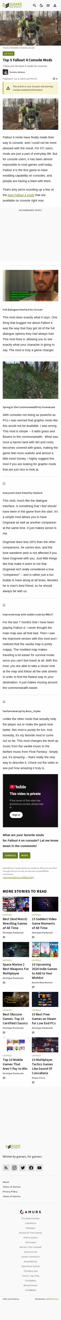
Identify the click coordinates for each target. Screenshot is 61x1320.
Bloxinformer (30, 1285)
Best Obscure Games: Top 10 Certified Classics (15, 1018)
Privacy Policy (10, 1191)
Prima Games (31, 1237)
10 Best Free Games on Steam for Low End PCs (44, 1018)
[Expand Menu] (48, 5)
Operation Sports (30, 1266)
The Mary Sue (31, 1271)
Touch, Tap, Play (30, 1275)
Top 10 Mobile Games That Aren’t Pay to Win (15, 1064)
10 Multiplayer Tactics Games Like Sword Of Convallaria (42, 1066)
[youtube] (39, 1167)
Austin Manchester (42, 982)
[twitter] (22, 1167)
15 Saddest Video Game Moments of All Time (44, 923)
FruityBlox (30, 1280)
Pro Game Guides (30, 1218)
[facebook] (31, 1167)
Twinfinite (30, 1223)
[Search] (34, 5)
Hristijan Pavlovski (13, 932)
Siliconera (30, 1242)
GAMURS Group (51, 1299)
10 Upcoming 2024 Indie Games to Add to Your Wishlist (44, 971)
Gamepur (30, 1227)
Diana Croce (38, 1077)
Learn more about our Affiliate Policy (18, 877)
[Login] (55, 5)
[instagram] (14, 1167)
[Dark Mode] (41, 5)
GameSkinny (30, 1261)
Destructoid (30, 1251)
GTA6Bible (30, 1290)
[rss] (6, 1167)
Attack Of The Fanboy (30, 1232)
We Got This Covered (30, 1247)
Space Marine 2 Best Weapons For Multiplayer (16, 968)
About (6, 1182)
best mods (21, 195)
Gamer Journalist (30, 1256)
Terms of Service (11, 1186)
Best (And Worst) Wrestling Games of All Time (15, 923)
